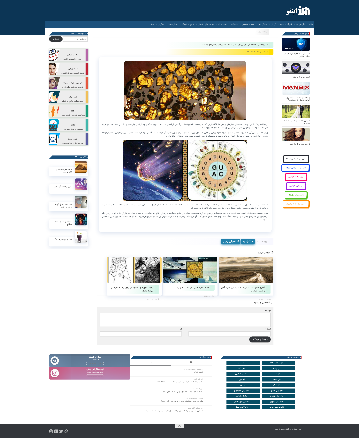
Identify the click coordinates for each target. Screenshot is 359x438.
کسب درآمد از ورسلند (301, 77)
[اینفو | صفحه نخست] (297, 10)
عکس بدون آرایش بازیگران (295, 167)
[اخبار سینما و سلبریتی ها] (295, 162)
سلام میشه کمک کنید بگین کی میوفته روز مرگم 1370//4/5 (180, 381)
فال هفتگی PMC (276, 362)
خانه (311, 24)
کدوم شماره (198, 372)
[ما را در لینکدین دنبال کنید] (56, 431)
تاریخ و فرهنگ (188, 24)
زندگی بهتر (262, 24)
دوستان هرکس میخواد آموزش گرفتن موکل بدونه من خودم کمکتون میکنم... (173, 410)
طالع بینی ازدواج (276, 396)
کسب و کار (222, 24)
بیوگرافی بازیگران (295, 185)
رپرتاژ (152, 24)
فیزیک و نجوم (286, 24)
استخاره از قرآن (241, 373)
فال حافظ (276, 379)
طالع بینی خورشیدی (241, 390)
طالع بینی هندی (277, 390)
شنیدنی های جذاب (276, 407)
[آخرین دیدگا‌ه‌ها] (150, 363)
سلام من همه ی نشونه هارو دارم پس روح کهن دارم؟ (182, 401)
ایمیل (268, 329)
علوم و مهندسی (248, 24)
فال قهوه (241, 368)
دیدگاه (268, 310)
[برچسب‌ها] (191, 363)
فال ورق (241, 362)
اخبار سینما (173, 24)
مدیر (261, 51)
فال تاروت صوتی (241, 407)
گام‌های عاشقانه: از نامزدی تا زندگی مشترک (296, 122)
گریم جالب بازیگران (295, 176)
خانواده (234, 24)
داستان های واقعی (241, 401)
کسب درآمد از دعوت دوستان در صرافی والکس (297, 55)
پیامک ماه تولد (241, 396)
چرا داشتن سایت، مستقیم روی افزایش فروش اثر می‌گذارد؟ (298, 99)
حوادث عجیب (262, 31)
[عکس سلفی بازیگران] (296, 198)
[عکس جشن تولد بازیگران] (296, 207)
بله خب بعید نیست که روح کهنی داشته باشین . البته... (181, 391)
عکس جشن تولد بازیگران (296, 203)
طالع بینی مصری (241, 384)
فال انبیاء (276, 384)
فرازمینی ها (300, 24)
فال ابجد (276, 373)
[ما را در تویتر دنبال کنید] (61, 431)
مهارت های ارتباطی (206, 24)
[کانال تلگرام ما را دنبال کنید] (66, 431)
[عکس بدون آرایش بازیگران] (295, 171)
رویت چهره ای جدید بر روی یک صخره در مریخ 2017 (132, 289)
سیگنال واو (247, 241)
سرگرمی (161, 24)
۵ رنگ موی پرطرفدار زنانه (300, 144)
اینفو (287, 429)
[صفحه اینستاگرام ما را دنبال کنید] (51, 431)
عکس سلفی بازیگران (296, 194)
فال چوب (276, 368)
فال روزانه (241, 379)
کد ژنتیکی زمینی (231, 241)
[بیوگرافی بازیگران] (295, 189)
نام (180, 329)
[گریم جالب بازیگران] (295, 179)
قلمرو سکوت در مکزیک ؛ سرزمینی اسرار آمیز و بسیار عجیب (243, 289)
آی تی (273, 24)
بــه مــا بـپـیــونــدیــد (95, 363)
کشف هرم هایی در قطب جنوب (193, 287)
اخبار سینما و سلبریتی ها (295, 158)
